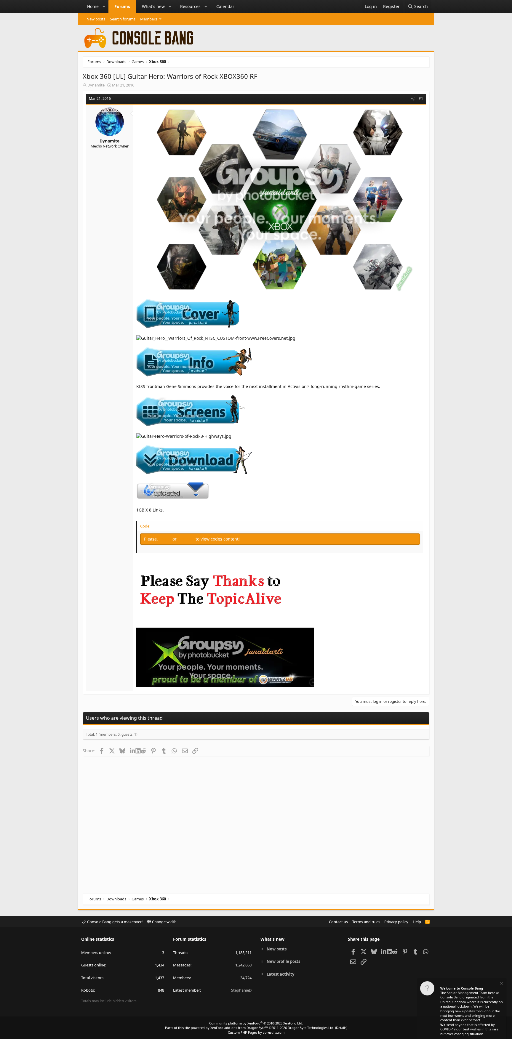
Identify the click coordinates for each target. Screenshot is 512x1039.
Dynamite (96, 85)
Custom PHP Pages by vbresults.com (256, 1032)
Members (148, 19)
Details (341, 1027)
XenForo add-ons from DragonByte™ (239, 1027)
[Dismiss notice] (501, 984)
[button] (104, 6)
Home (93, 6)
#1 (421, 98)
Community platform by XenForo (256, 1023)
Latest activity (280, 974)
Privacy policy (396, 921)
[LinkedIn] (132, 750)
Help (417, 921)
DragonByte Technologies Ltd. (311, 1027)
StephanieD (241, 990)
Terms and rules (366, 921)
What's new (153, 6)
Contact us (338, 921)
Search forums (122, 19)
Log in (165, 539)
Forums (122, 6)
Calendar (225, 6)
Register (187, 539)
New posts (96, 19)
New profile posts (283, 961)
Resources (190, 6)
